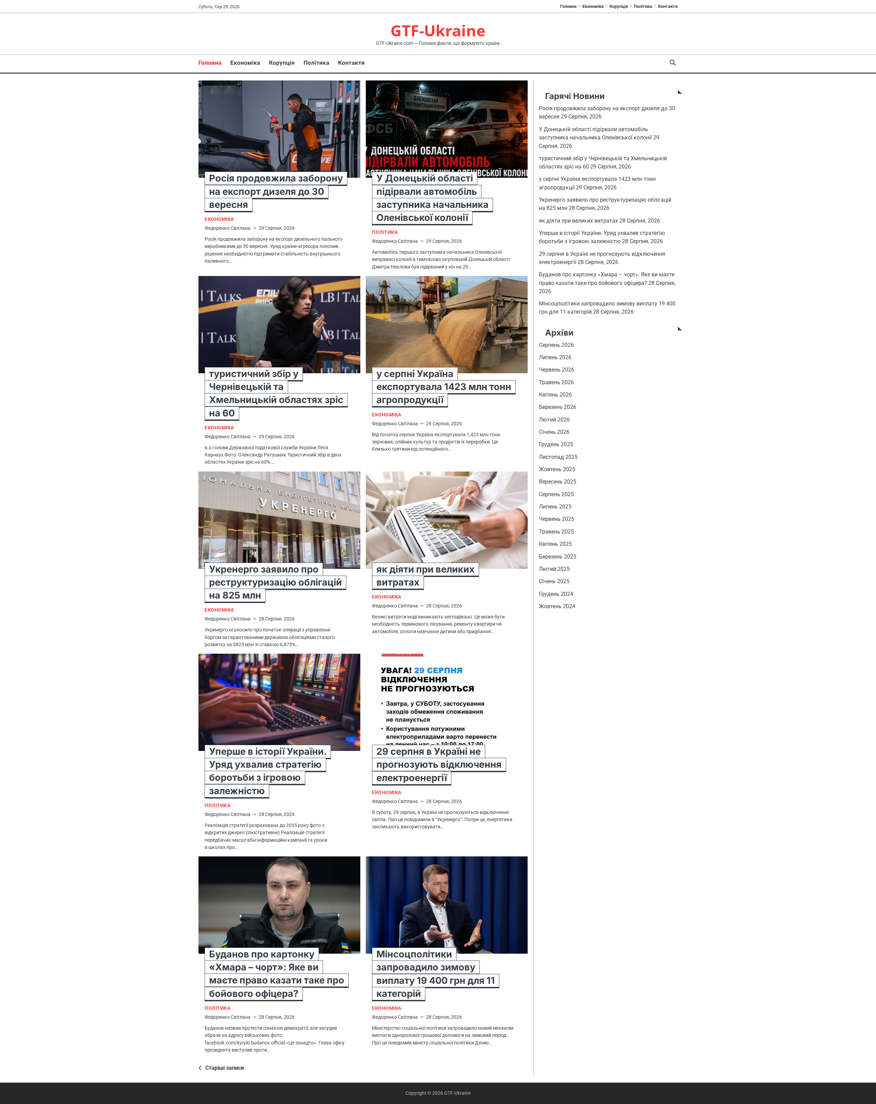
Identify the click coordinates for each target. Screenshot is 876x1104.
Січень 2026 (554, 432)
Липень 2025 (555, 506)
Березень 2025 (557, 556)
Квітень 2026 (555, 394)
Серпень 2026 (556, 345)
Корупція (618, 6)
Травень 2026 (556, 382)
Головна (568, 6)
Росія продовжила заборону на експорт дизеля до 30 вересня (276, 191)
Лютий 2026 (554, 419)
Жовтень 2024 (557, 606)
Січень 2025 (554, 581)
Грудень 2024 (556, 594)
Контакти (668, 6)
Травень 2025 (556, 531)
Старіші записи (224, 1068)
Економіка (593, 6)
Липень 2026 (555, 357)
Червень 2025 (556, 519)
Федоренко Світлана (227, 228)
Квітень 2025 (555, 544)
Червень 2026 (556, 370)
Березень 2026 (557, 407)
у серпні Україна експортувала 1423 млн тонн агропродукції (443, 386)
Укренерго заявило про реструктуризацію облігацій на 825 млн (275, 582)
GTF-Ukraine (438, 30)
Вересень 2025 (557, 482)
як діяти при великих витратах (578, 220)
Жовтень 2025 (557, 469)
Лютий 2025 (554, 569)
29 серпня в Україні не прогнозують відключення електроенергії (439, 764)
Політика (643, 6)
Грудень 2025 (556, 444)
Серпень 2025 (556, 494)
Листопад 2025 (558, 457)
